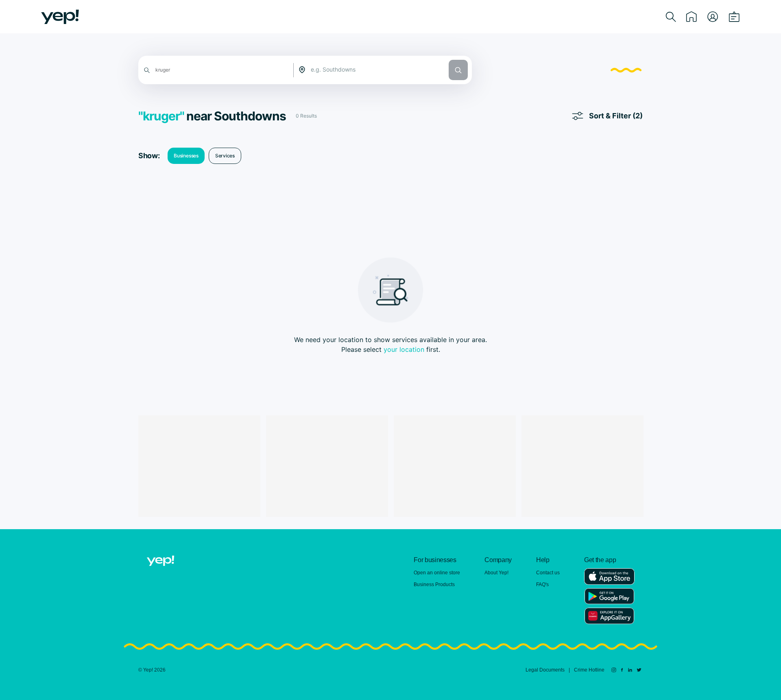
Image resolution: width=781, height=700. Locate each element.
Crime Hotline (589, 670)
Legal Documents (545, 670)
